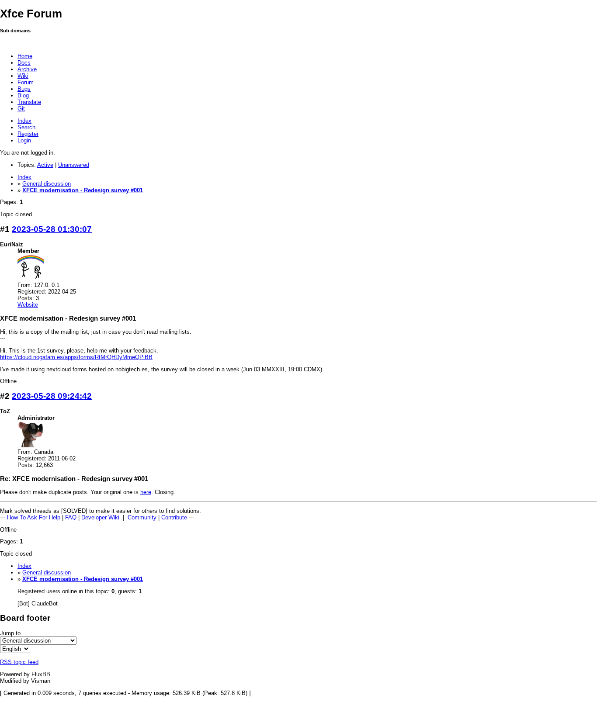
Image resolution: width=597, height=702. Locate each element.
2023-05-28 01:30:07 (52, 229)
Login (24, 140)
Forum (25, 82)
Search (26, 127)
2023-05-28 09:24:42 (52, 396)
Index (24, 121)
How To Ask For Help (33, 517)
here (145, 492)
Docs (24, 62)
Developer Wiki (100, 517)
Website (27, 304)
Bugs (24, 89)
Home (24, 56)
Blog (23, 95)
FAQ (70, 517)
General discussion (46, 183)
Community (142, 517)
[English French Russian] (15, 649)
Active (45, 165)
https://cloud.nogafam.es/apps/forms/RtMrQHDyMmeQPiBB (76, 357)
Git (21, 108)
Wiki (22, 76)
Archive (27, 69)
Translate (29, 102)
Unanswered (73, 165)
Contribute (174, 517)
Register (27, 134)
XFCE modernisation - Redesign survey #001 (82, 190)
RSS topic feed (19, 662)
